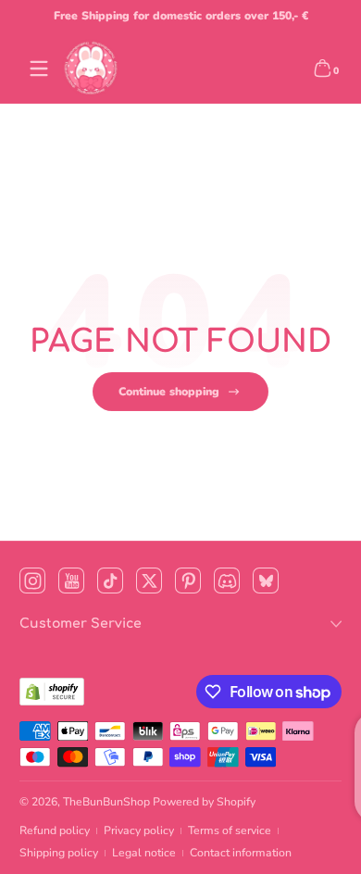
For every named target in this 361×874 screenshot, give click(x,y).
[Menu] (38, 68)
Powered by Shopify (204, 801)
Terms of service (229, 830)
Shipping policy (58, 852)
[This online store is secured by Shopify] (51, 691)
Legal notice (144, 852)
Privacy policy (139, 830)
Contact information (241, 852)
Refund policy (54, 830)
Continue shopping (168, 391)
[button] (322, 68)
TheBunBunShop (106, 801)
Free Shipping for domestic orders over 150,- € (181, 15)
